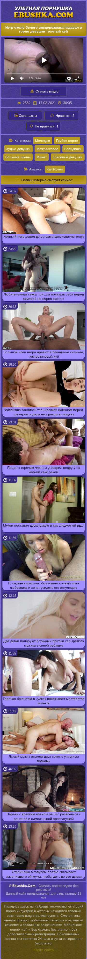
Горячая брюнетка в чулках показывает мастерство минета (43, 701)
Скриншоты (28, 116)
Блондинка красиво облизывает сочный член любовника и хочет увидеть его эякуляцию (43, 585)
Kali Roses (55, 169)
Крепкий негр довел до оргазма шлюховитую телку (43, 236)
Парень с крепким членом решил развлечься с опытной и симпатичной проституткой (44, 816)
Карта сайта (44, 950)
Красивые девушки (67, 157)
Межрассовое (47, 149)
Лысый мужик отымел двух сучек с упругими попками (44, 759)
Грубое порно (67, 141)
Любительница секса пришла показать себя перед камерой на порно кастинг (44, 296)
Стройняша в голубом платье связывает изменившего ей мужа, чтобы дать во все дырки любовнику (44, 874)
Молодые (42, 141)
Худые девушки (18, 149)
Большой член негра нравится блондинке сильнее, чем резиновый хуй (43, 354)
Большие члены (17, 157)
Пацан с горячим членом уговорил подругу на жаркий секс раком (43, 470)
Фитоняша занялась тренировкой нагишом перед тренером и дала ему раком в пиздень (43, 412)
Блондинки (72, 149)
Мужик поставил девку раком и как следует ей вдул (43, 525)
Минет (41, 157)
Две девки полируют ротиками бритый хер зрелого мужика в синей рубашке (43, 643)
